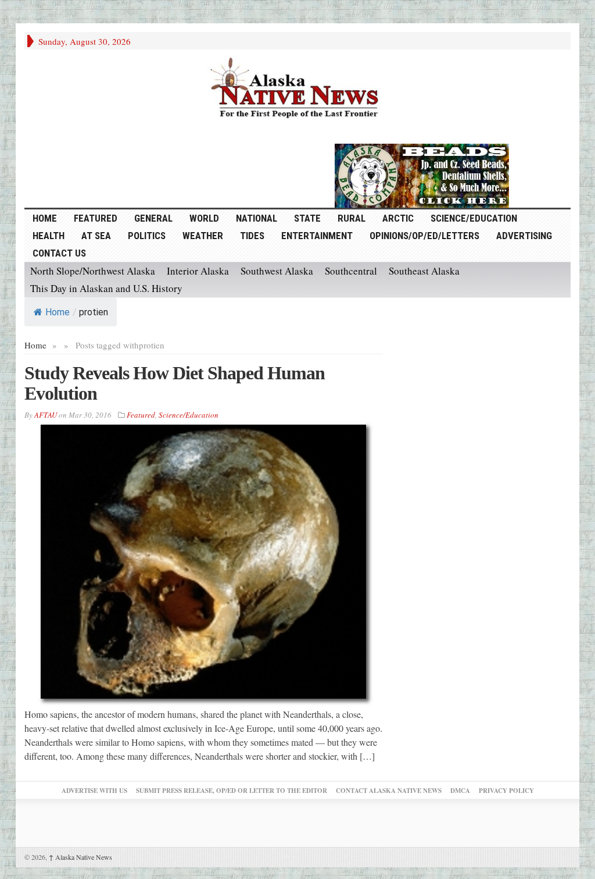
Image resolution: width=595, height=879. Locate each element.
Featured (95, 218)
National (256, 218)
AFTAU (45, 415)
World (204, 218)
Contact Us (59, 253)
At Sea (96, 235)
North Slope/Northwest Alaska (92, 270)
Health (48, 235)
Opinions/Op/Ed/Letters (424, 235)
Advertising (524, 235)
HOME (45, 218)
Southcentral (351, 270)
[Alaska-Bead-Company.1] (422, 174)
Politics (147, 235)
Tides (252, 235)
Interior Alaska (198, 270)
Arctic (398, 218)
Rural (351, 218)
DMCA (460, 790)
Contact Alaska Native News (389, 790)
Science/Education (474, 218)
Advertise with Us (94, 790)
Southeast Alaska (424, 270)
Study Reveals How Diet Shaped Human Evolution (174, 383)
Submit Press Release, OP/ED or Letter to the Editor (231, 790)
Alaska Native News (80, 857)
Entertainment (317, 235)
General (153, 218)
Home (57, 312)
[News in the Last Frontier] (297, 89)
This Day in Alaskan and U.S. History (106, 288)
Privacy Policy (506, 790)
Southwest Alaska (277, 270)
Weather (202, 235)
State (307, 218)
